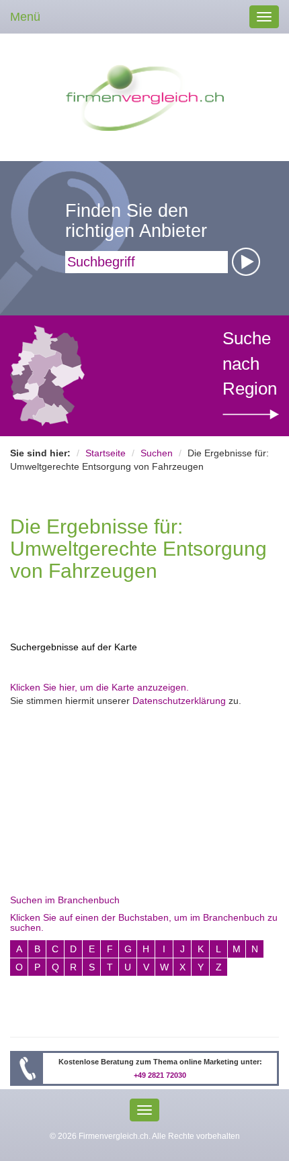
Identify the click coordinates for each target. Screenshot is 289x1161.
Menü (25, 16)
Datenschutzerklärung (179, 700)
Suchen (156, 453)
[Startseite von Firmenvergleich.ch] (145, 96)
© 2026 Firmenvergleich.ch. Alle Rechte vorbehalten (145, 1136)
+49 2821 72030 (160, 1075)
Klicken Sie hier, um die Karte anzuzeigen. (99, 687)
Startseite (105, 453)
